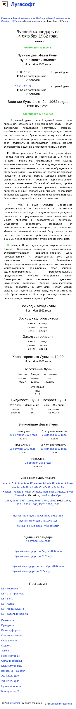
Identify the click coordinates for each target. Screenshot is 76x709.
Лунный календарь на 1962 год (28, 18)
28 (49, 486)
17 (62, 482)
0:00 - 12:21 (23, 72)
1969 (56, 504)
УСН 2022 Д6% (10, 675)
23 (26, 486)
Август (69, 491)
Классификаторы (11, 635)
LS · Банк (7, 598)
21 (18, 486)
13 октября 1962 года (22, 448)
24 (31, 486)
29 (53, 486)
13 (44, 482)
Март (28, 491)
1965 (27, 504)
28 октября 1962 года (38, 462)
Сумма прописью (11, 686)
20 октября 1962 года (54, 448)
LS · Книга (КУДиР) (12, 608)
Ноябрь (45, 495)
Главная (5, 18)
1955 (8, 500)
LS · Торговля (9, 588)
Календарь (7, 620)
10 (31, 482)
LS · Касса (7, 603)
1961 (52, 500)
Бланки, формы (10, 630)
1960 (45, 500)
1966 (34, 504)
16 (57, 482)
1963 (67, 500)
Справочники (9, 640)
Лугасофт (15, 703)
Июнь (52, 491)
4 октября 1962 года (38, 541)
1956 (15, 500)
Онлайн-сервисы (11, 660)
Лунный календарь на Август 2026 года (38, 551)
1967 (42, 504)
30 (57, 486)
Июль (60, 491)
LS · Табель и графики (15, 613)
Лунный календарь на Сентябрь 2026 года (38, 566)
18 (66, 482)
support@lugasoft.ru (62, 704)
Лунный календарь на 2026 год (33, 556)
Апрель (36, 491)
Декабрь (56, 495)
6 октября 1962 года (54, 434)
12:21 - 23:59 (23, 86)
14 (48, 482)
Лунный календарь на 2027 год (31, 571)
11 (35, 482)
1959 (38, 500)
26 (40, 486)
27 (44, 486)
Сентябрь (21, 495)
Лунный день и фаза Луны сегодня (38, 525)
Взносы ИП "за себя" (13, 670)
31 (62, 486)
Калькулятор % (10, 691)
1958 (30, 500)
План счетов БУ (10, 655)
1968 (49, 504)
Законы (5, 650)
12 (39, 482)
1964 (20, 504)
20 (13, 486)
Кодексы (6, 645)
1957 (23, 500)
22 (22, 486)
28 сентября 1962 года (23, 434)
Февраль (18, 491)
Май (45, 491)
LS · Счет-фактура (12, 593)
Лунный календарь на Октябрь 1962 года (38, 515)
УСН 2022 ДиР (10, 681)
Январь (7, 491)
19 (70, 482)
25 (35, 486)
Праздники (7, 625)
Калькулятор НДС (12, 665)
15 (53, 482)
